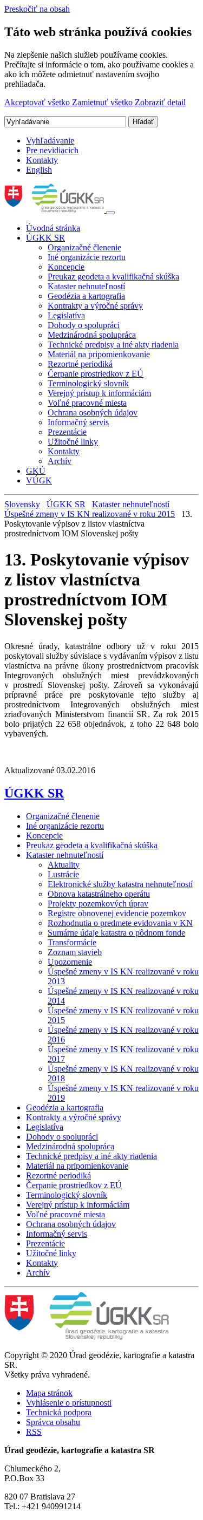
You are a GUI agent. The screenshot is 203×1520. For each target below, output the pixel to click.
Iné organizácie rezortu (87, 257)
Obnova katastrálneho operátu (99, 893)
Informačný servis (78, 422)
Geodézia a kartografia (86, 296)
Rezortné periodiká (80, 364)
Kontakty (42, 160)
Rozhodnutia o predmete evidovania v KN (120, 923)
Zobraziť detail (160, 102)
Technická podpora (58, 1412)
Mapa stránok (49, 1393)
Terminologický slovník (88, 383)
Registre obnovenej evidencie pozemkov (117, 913)
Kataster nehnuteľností (86, 286)
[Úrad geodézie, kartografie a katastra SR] (55, 209)
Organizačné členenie (84, 247)
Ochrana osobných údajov (92, 412)
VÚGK (39, 480)
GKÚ (35, 470)
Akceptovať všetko (38, 102)
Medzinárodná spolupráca (92, 334)
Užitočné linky (73, 441)
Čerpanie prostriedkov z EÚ (95, 373)
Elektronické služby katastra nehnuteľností (120, 884)
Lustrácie (63, 874)
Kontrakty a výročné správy (95, 305)
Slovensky (22, 504)
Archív (59, 461)
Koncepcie (66, 266)
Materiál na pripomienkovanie (99, 354)
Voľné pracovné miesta (87, 402)
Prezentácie (67, 432)
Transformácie (72, 942)
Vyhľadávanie (50, 140)
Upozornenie (70, 961)
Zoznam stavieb (75, 952)
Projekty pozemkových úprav (98, 903)
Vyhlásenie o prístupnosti (69, 1402)
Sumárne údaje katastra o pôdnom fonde (116, 932)
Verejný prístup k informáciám (99, 393)
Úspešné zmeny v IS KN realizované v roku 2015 (89, 514)
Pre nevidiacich (52, 150)
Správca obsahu (53, 1422)
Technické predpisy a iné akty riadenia (113, 344)
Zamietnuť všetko (103, 102)
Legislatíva (66, 315)
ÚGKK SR (45, 237)
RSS (34, 1431)
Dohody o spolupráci (84, 325)
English (39, 169)
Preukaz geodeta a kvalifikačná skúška (113, 276)
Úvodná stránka (53, 228)
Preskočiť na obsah (37, 8)
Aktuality (64, 864)
